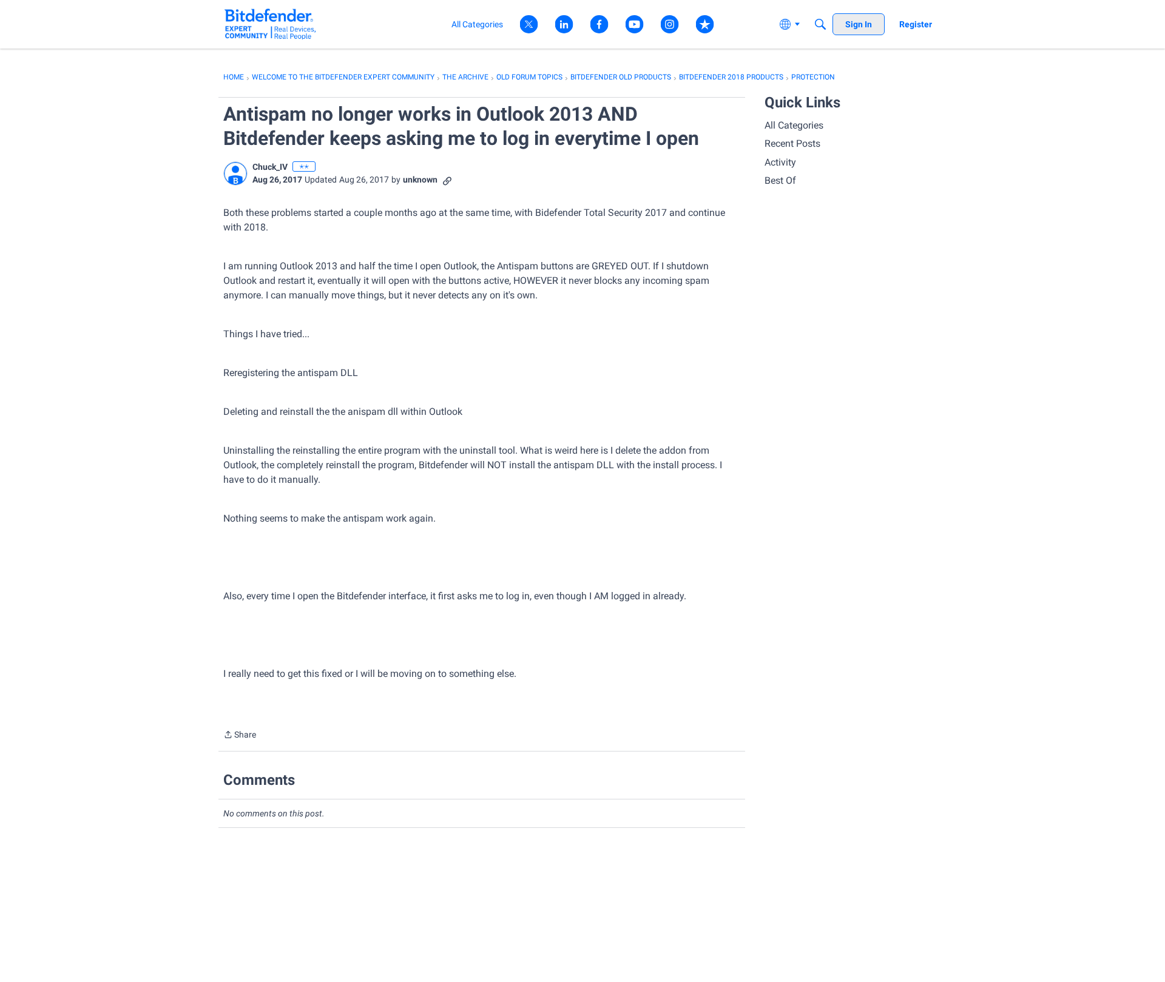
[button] (235, 173)
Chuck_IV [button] (270, 167)
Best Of (780, 180)
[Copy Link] (447, 179)
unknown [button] (420, 179)
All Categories (794, 125)
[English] (270, 24)
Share (239, 736)
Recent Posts (792, 143)
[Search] (820, 24)
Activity (780, 162)
